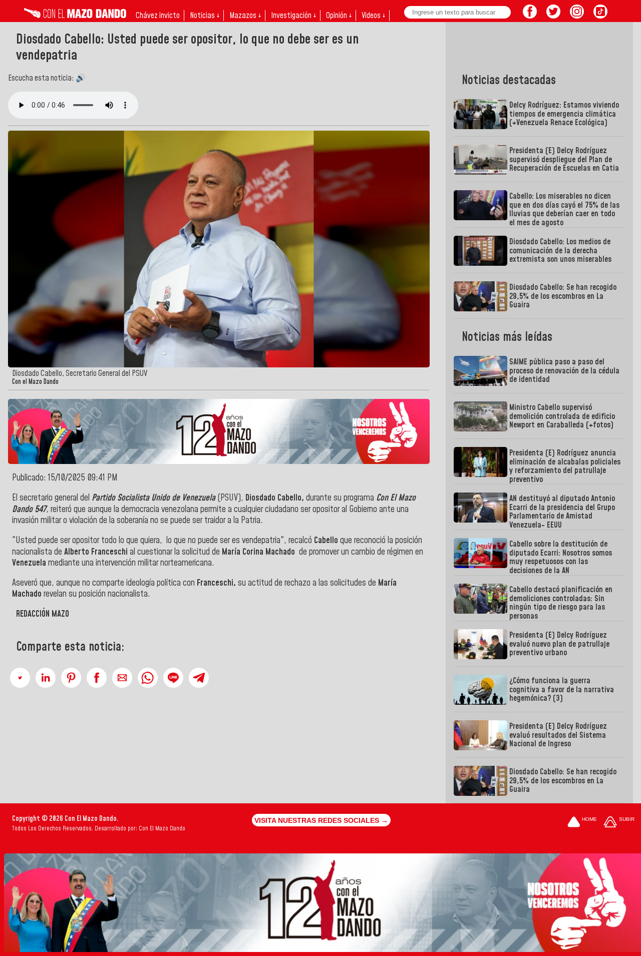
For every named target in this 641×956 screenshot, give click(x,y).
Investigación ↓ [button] (293, 15)
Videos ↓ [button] (373, 15)
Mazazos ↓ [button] (245, 15)
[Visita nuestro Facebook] (530, 15)
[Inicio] (75, 15)
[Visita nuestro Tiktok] (600, 15)
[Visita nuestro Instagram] (577, 15)
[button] (20, 678)
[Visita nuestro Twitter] (553, 15)
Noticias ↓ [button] (204, 15)
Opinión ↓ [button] (339, 15)
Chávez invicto (158, 15)
